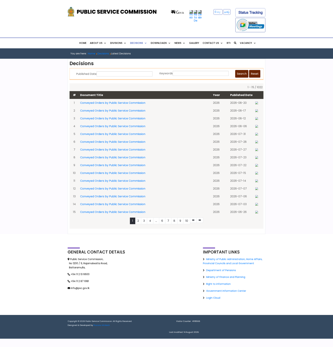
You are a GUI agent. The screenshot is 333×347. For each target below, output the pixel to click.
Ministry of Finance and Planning (225, 277)
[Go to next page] (193, 220)
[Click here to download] (256, 103)
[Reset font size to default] (195, 16)
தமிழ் (226, 12)
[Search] (235, 43)
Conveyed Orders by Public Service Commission (112, 103)
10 (186, 221)
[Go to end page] (200, 220)
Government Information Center (226, 291)
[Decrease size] (200, 14)
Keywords (166, 73)
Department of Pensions (221, 270)
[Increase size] (191, 14)
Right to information (218, 284)
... (156, 221)
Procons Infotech (101, 325)
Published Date (86, 74)
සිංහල (218, 12)
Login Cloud (213, 298)
